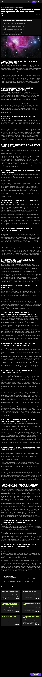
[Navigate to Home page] (3, 1)
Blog (3, 7)
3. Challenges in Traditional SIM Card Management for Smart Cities (13, 23)
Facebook (37, 14)
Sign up (34, 1)
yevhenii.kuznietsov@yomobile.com (10, 577)
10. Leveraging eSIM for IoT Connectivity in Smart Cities (11, 34)
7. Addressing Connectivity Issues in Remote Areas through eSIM (13, 29)
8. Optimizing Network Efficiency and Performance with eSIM (12, 31)
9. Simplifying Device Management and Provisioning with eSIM (13, 32)
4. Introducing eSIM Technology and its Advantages (11, 24)
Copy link (33, 14)
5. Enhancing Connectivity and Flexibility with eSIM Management (13, 26)
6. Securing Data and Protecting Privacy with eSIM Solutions (12, 28)
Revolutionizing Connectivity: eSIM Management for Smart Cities (14, 7)
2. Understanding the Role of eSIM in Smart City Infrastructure (13, 21)
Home (1, 7)
